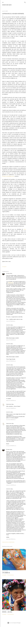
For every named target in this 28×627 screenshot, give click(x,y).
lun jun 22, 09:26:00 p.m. (11, 408)
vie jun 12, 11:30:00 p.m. (10, 321)
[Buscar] (25, 2)
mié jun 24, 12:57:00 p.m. (11, 485)
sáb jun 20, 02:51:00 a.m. (11, 400)
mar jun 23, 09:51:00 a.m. (11, 445)
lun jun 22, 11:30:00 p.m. (11, 419)
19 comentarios (10, 574)
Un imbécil (6, 573)
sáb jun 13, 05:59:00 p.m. (11, 361)
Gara (25, 229)
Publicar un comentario (8, 542)
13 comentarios (10, 614)
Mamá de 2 (8, 404)
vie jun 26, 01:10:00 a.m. (11, 539)
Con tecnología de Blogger (15, 622)
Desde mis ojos (6, 5)
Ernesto (8, 273)
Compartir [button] (4, 266)
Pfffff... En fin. (7, 612)
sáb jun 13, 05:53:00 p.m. (11, 339)
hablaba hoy (10, 282)
